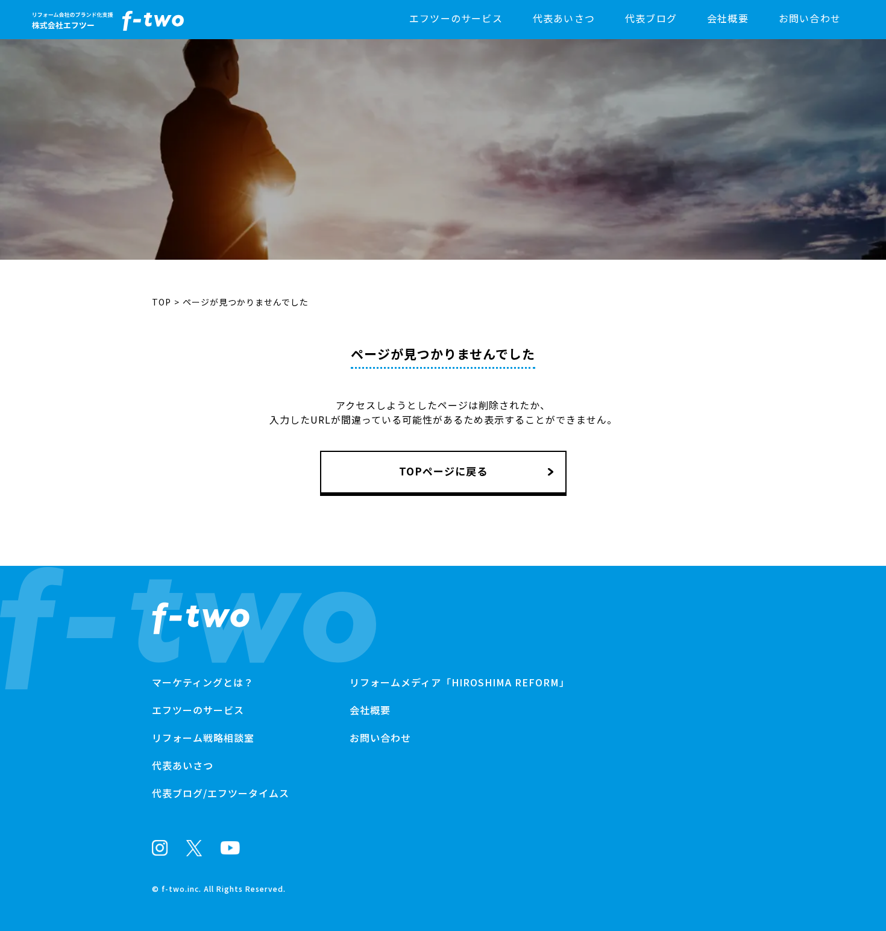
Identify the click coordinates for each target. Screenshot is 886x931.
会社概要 (728, 18)
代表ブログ (651, 18)
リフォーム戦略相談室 (203, 737)
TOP (161, 302)
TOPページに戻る (443, 470)
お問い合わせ (810, 18)
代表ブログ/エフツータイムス (220, 793)
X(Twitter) (194, 848)
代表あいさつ (564, 18)
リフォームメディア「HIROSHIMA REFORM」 (460, 682)
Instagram (160, 848)
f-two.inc (180, 888)
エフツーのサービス (456, 18)
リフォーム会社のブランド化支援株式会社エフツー (201, 618)
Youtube (230, 847)
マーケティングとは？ (203, 682)
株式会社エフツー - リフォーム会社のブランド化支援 (108, 21)
